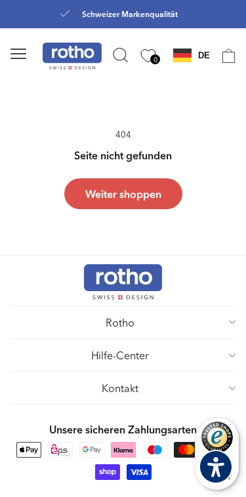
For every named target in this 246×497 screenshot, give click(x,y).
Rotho (120, 322)
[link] (223, 55)
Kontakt (120, 387)
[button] (35, 53)
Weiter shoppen (123, 193)
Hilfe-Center (120, 355)
